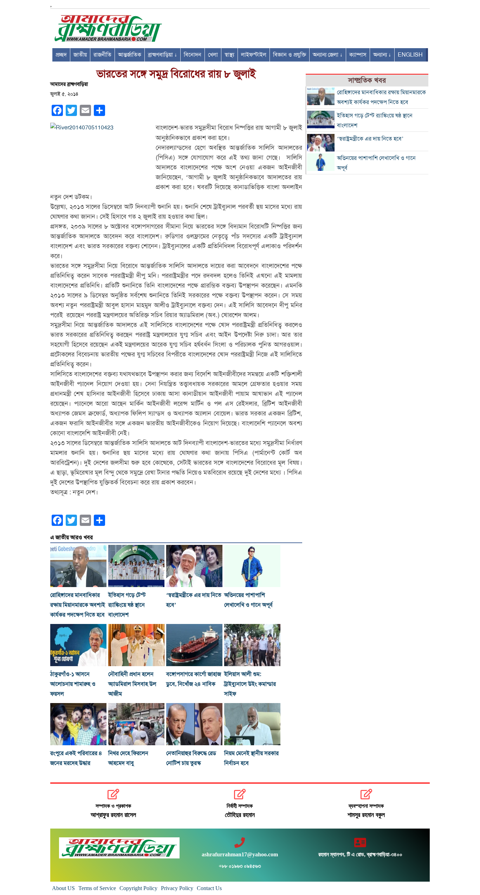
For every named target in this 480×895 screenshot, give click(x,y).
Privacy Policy (177, 888)
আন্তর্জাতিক (129, 54)
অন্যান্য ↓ (382, 54)
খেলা (213, 54)
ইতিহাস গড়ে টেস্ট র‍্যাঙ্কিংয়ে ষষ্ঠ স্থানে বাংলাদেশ (127, 605)
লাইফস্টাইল (253, 54)
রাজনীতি (102, 54)
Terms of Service (97, 888)
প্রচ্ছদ (61, 54)
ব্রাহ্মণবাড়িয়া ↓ (162, 54)
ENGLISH (410, 54)
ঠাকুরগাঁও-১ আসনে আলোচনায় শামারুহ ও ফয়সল (73, 684)
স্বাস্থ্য (229, 54)
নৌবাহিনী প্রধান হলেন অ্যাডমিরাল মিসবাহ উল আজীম (132, 684)
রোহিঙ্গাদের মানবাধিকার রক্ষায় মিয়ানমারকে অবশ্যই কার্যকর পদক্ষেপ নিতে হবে (77, 605)
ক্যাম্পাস (358, 54)
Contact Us (209, 888)
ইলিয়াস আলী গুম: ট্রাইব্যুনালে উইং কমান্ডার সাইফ (250, 684)
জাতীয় (80, 54)
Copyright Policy (138, 888)
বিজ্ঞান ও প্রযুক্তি (289, 54)
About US (63, 888)
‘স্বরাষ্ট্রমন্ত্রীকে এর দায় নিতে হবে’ (370, 138)
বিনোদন (192, 54)
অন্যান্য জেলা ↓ (328, 54)
